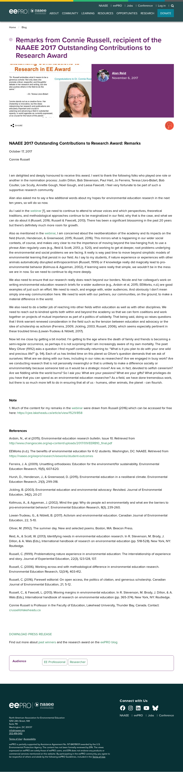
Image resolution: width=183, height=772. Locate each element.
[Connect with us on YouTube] (146, 709)
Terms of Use (15, 739)
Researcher (78, 662)
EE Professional (54, 662)
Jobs (130, 5)
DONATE (165, 13)
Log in (162, 5)
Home (12, 27)
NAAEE (103, 5)
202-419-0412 (15, 733)
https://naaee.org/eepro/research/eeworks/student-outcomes (51, 456)
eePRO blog (108, 642)
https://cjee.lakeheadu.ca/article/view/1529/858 (49, 413)
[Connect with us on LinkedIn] (138, 709)
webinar (35, 210)
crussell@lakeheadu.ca (25, 610)
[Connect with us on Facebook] (122, 709)
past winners (47, 642)
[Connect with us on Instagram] (130, 709)
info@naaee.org (17, 730)
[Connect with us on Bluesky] (155, 709)
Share (19, 125)
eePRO (117, 5)
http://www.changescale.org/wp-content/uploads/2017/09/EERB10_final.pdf (60, 443)
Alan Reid (119, 73)
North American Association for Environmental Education (27, 11)
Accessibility (30, 739)
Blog (24, 27)
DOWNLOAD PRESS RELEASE (30, 634)
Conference (145, 5)
